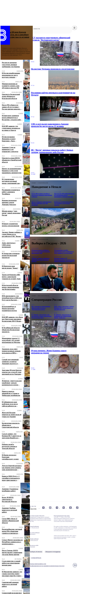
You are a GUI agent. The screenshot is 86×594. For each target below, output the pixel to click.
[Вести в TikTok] (77, 507)
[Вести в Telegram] (57, 507)
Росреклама (32, 546)
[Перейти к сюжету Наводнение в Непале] (53, 221)
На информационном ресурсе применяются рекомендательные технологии (47, 566)
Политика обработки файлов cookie (38, 564)
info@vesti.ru (32, 534)
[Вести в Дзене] (43, 507)
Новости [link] (37, 28)
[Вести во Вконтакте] (63, 507)
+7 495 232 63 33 (34, 540)
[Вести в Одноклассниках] (70, 507)
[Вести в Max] (50, 507)
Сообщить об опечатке (36, 551)
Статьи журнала (36, 558)
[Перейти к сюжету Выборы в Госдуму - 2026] (53, 277)
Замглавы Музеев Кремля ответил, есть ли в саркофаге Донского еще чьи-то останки (15, 34)
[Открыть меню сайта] (74, 28)
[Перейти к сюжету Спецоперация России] (53, 333)
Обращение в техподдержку (52, 551)
